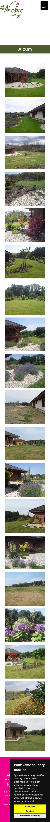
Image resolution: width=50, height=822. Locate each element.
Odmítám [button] (30, 811)
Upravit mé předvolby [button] (30, 815)
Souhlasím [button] (30, 806)
